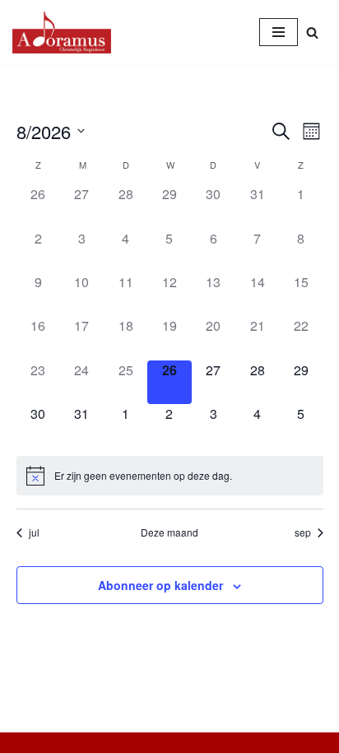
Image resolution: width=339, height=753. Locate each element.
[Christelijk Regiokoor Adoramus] (61, 32)
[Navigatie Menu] (278, 32)
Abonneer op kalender (160, 585)
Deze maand (169, 532)
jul (34, 532)
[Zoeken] (312, 32)
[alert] (169, 475)
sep (303, 532)
